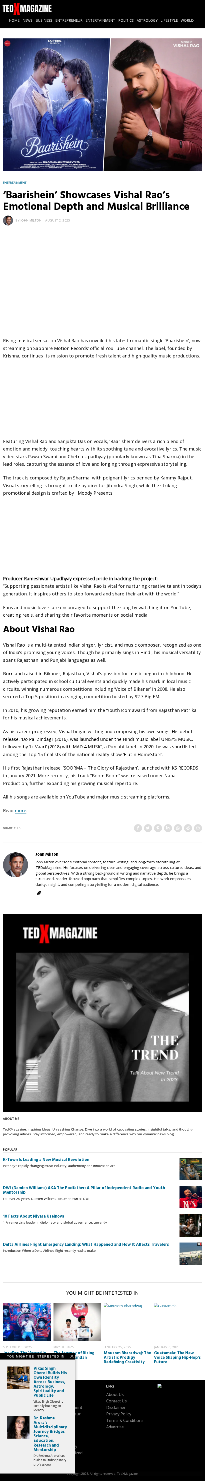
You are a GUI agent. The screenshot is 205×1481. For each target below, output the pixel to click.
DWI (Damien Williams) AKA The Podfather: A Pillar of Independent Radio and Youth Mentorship (84, 1190)
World (60, 1459)
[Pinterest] (158, 828)
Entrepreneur (68, 1414)
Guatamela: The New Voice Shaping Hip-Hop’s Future (177, 1358)
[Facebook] (138, 828)
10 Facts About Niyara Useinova (33, 1216)
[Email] (198, 828)
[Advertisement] (102, 270)
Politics (61, 1440)
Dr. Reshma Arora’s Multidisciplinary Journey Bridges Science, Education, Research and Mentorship (50, 1434)
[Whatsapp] (178, 828)
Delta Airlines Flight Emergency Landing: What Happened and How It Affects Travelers (86, 1245)
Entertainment (14, 183)
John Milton (31, 220)
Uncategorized (68, 1453)
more (20, 810)
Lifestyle (63, 1427)
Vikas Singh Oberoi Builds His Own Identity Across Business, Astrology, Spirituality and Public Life (50, 1382)
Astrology (64, 1394)
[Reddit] (188, 828)
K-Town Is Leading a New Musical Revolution (46, 1160)
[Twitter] (148, 828)
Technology (66, 1446)
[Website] (39, 893)
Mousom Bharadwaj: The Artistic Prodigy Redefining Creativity (127, 1358)
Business (63, 1401)
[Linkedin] (168, 828)
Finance (62, 1420)
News (60, 1433)
